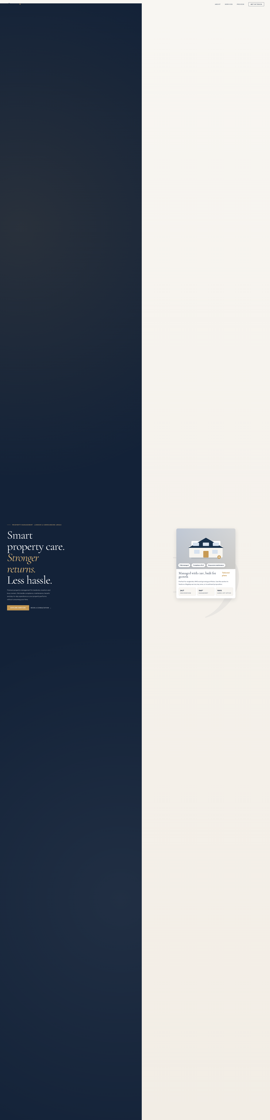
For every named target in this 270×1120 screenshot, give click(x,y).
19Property (12, 4)
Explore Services (18, 608)
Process (240, 4)
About (218, 4)
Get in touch (256, 4)
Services (229, 4)
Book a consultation (40, 608)
